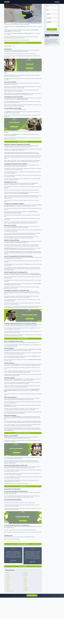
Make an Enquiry (32, 595)
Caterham (11, 541)
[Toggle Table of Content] (13, 46)
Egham (25, 584)
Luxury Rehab (9, 23)
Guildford (25, 575)
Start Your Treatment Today (23, 141)
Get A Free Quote (23, 566)
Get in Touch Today (22, 42)
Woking (25, 578)
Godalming (26, 581)
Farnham (25, 590)
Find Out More (23, 486)
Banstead (19, 541)
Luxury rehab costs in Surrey (9, 109)
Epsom (8, 583)
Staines (25, 583)
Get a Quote (23, 15)
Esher (8, 589)
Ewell (7, 586)
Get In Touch (52, 35)
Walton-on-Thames (10, 591)
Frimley (25, 586)
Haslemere (26, 587)
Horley (8, 541)
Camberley (26, 589)
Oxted (8, 581)
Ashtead (8, 580)
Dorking (8, 578)
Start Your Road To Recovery (23, 338)
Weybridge (26, 572)
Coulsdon (15, 541)
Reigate (5, 541)
